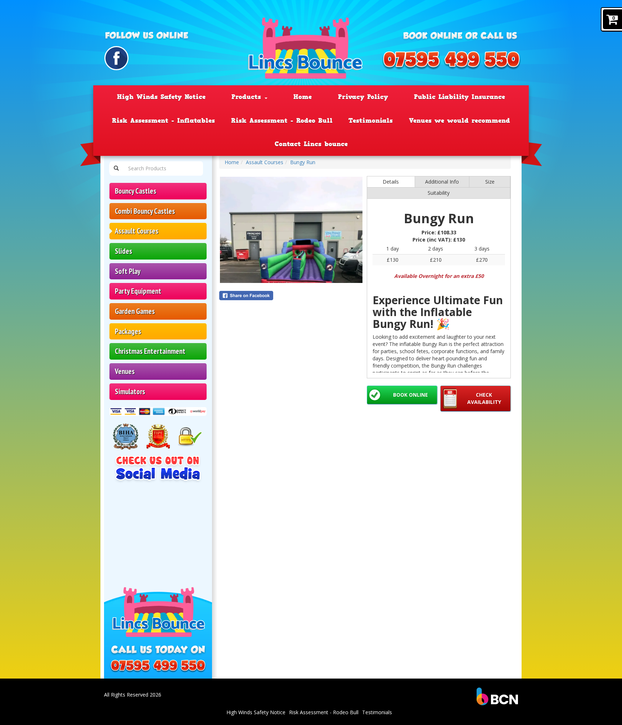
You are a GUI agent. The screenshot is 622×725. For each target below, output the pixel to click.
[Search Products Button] (116, 168)
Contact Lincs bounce (311, 144)
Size (490, 181)
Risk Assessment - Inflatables (163, 120)
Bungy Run (302, 162)
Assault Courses (136, 231)
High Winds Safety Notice (161, 97)
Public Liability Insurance (459, 97)
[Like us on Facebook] (116, 58)
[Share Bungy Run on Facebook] (291, 295)
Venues (125, 371)
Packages (128, 331)
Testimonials (370, 120)
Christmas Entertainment (150, 351)
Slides (123, 251)
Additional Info (442, 181)
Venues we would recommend (459, 120)
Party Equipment (138, 291)
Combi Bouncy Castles (145, 211)
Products (247, 97)
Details (391, 181)
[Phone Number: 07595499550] (451, 61)
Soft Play (127, 271)
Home (302, 97)
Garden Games (135, 311)
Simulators (130, 391)
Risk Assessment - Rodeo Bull (282, 120)
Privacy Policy (363, 97)
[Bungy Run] (291, 230)
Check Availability (484, 398)
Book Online (410, 394)
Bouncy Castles (135, 191)
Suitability (439, 192)
